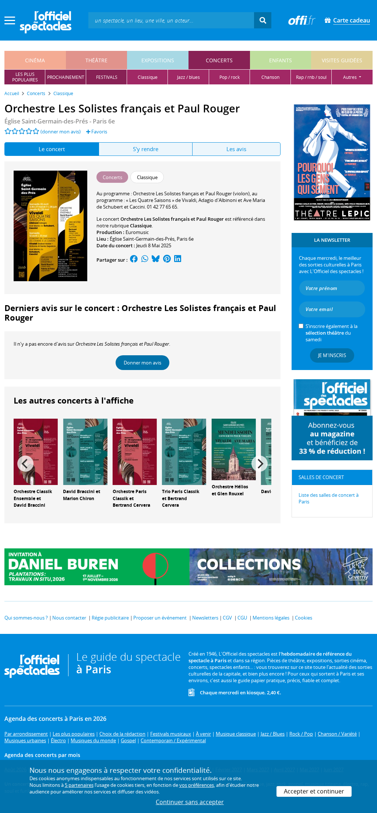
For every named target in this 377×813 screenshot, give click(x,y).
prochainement (65, 77)
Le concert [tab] (52, 149)
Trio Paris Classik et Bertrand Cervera (180, 498)
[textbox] (171, 20)
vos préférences (196, 785)
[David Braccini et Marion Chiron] (85, 451)
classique (148, 77)
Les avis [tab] (236, 149)
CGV (227, 617)
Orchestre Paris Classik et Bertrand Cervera (131, 498)
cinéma (35, 60)
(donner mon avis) (60, 131)
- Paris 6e (59, 121)
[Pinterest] (167, 260)
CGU (242, 617)
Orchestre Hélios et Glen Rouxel (230, 490)
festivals (106, 77)
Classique (141, 225)
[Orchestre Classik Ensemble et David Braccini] (36, 451)
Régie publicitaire (110, 617)
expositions (157, 60)
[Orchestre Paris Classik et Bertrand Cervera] (135, 451)
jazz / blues (188, 77)
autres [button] (350, 77)
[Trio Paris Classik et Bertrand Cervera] (184, 451)
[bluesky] (156, 260)
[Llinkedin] (177, 260)
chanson (270, 77)
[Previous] (25, 464)
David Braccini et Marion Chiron (81, 495)
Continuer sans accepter (190, 802)
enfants (280, 60)
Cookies (303, 617)
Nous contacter (69, 617)
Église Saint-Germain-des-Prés (142, 238)
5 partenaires (79, 785)
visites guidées (342, 60)
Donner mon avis (142, 362)
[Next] (259, 464)
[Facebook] (134, 260)
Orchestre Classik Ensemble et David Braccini (33, 498)
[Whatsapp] (144, 260)
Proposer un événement (160, 617)
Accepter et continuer (314, 791)
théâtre (96, 60)
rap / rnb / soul (311, 77)
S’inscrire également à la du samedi (331, 333)
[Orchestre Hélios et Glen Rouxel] (234, 449)
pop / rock (229, 77)
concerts (219, 60)
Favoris (98, 131)
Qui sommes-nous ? (26, 617)
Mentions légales (271, 617)
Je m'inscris (332, 355)
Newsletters (205, 617)
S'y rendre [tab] (145, 149)
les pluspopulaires (25, 77)
